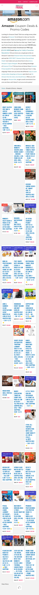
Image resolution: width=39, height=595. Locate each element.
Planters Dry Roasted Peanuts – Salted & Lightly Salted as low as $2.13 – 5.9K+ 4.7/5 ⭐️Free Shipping (7, 561)
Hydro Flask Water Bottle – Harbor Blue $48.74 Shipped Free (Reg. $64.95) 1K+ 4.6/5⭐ (18, 474)
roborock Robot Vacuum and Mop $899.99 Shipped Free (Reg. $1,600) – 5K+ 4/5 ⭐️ (19, 311)
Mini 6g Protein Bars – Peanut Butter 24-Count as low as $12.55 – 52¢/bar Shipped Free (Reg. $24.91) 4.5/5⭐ (7, 271)
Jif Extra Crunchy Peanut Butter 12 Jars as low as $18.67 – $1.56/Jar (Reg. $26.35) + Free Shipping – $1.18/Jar (30, 230)
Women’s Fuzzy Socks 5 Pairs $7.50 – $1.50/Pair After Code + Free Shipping (7, 225)
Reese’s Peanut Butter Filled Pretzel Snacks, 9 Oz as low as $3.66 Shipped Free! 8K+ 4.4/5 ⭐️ (30, 476)
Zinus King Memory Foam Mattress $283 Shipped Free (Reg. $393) (18, 113)
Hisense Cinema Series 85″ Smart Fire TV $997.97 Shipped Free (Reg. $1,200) (30, 191)
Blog (19, 1)
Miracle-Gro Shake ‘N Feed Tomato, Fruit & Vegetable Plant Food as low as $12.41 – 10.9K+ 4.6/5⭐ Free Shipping (30, 155)
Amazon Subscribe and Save (23, 55)
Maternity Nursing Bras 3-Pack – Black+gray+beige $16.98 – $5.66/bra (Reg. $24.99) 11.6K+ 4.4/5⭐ (20, 515)
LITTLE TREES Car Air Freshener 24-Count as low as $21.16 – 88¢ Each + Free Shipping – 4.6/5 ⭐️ (30, 398)
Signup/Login (33, 1)
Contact (25, 1)
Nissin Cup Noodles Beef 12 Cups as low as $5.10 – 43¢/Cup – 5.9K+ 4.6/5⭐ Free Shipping (7, 473)
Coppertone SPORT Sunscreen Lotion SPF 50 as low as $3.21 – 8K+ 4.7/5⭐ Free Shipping (30, 312)
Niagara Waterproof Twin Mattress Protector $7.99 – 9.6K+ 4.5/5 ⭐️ (18, 225)
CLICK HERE (6, 50)
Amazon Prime (7, 66)
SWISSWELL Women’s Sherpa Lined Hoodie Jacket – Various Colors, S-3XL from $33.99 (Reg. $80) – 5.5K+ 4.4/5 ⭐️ (18, 156)
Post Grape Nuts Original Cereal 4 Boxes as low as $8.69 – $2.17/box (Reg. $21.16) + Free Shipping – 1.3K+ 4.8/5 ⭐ (18, 271)
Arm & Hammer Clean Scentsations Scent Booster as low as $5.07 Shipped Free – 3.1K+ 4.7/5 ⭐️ (7, 314)
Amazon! (12, 37)
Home (3, 88)
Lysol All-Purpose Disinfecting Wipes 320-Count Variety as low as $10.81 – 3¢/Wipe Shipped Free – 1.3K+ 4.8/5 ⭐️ (30, 436)
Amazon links (13, 79)
